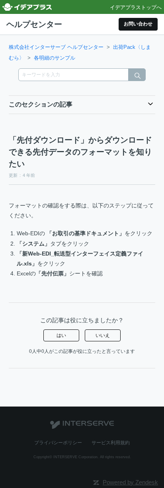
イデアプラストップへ (136, 7)
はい (61, 335)
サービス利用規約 (111, 442)
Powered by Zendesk (130, 482)
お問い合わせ (138, 24)
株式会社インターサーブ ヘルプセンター (56, 47)
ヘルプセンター (34, 24)
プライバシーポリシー (58, 442)
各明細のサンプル (54, 58)
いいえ (103, 335)
